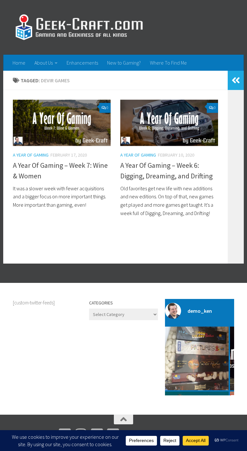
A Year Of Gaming (31, 155)
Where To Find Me (168, 62)
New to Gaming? (124, 62)
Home (19, 62)
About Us (43, 62)
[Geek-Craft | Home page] (79, 27)
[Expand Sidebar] (236, 80)
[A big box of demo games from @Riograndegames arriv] (197, 358)
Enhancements (82, 62)
